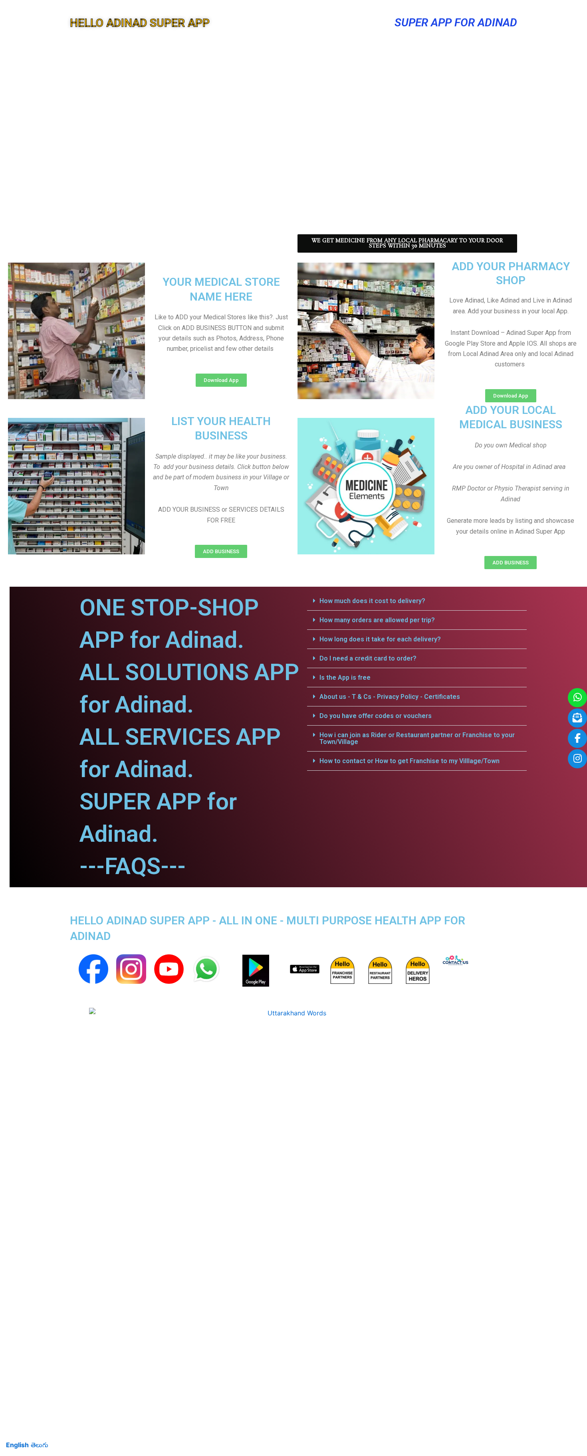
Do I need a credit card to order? (367, 658)
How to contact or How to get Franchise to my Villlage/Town (409, 761)
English (17, 1445)
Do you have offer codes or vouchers (375, 716)
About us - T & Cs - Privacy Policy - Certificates (389, 696)
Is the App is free (345, 677)
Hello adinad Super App (140, 23)
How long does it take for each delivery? (380, 639)
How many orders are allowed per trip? (377, 620)
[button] (417, 601)
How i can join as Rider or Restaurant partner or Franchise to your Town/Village (417, 738)
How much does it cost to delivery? (372, 601)
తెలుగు (39, 1445)
